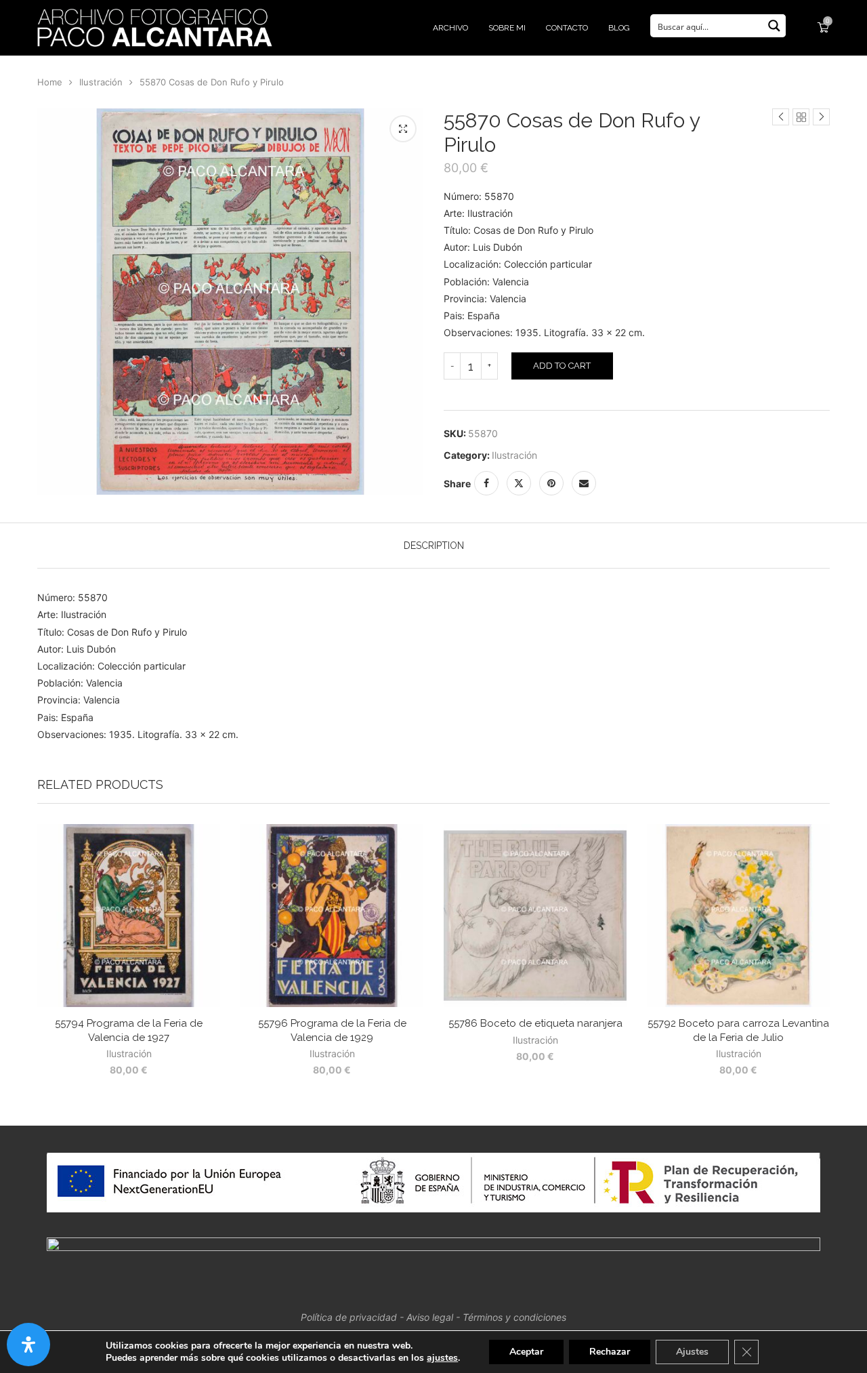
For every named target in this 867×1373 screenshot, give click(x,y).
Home (49, 82)
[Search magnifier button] (774, 25)
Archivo (450, 28)
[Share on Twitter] (519, 483)
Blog (619, 28)
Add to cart (562, 366)
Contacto (567, 28)
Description (434, 545)
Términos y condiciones (514, 1317)
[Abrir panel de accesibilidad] (28, 1344)
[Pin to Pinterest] (551, 483)
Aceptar (526, 1351)
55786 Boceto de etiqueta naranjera (535, 1023)
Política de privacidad (349, 1317)
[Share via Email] (584, 483)
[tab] (434, 545)
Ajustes (692, 1351)
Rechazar (609, 1351)
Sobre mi (507, 28)
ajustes (442, 1358)
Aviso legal (429, 1317)
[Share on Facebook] (486, 483)
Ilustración (101, 82)
